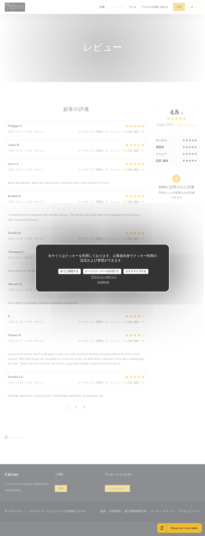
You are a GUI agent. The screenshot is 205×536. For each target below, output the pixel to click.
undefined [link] (103, 282)
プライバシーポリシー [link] (104, 277)
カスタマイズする (135, 271)
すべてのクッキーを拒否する (102, 271)
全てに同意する (69, 271)
